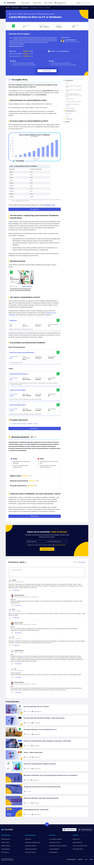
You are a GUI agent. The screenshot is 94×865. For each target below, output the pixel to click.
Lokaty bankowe (24, 7)
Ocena (66, 116)
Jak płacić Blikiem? (53, 852)
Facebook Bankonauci (86, 829)
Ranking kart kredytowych (31, 849)
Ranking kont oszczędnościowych (32, 842)
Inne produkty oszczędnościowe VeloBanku (72, 105)
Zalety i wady (68, 113)
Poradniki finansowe (5, 845)
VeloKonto (13, 320)
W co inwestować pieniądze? (55, 839)
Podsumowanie (69, 118)
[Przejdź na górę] (47, 824)
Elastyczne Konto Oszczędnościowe (22, 352)
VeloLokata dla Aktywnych (19, 374)
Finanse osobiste (25, 2)
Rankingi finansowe (5, 839)
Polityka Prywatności (71, 859)
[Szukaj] (89, 3)
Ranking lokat (28, 839)
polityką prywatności (60, 544)
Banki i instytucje (49, 2)
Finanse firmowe (37, 2)
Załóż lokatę (46, 70)
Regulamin (80, 859)
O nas (86, 859)
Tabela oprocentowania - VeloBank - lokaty (25, 423)
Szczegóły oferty (69, 80)
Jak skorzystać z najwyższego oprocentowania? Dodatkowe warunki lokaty (73, 95)
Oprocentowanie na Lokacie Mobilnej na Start (73, 86)
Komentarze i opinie (31, 14)
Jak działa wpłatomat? (54, 849)
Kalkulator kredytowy (77, 842)
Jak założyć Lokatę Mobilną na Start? (73, 101)
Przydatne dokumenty (70, 108)
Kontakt (91, 859)
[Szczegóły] (25, 26)
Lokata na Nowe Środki (17, 390)
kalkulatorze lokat (49, 205)
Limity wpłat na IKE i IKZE (54, 842)
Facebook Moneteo (70, 829)
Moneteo (8, 7)
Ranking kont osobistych (30, 845)
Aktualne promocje (69, 98)
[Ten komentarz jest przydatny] (9, 590)
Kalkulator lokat (76, 839)
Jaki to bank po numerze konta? (80, 845)
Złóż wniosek (33, 209)
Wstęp (66, 83)
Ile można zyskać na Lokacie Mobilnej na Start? (73, 90)
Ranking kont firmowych (30, 852)
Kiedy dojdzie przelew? (78, 849)
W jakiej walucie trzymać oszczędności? (58, 845)
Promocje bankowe (61, 2)
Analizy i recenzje (5, 842)
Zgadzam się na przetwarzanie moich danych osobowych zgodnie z (46, 544)
